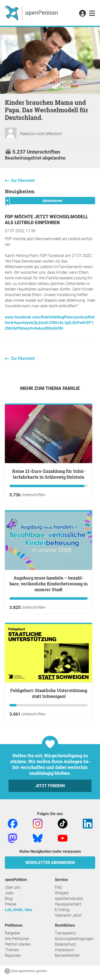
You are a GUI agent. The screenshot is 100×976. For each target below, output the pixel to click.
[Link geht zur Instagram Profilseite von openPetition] (37, 823)
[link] (92, 13)
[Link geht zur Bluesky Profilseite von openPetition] (37, 838)
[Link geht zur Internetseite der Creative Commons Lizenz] (8, 970)
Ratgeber (12, 933)
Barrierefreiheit (67, 955)
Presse (10, 904)
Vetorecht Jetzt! (68, 915)
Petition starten (18, 944)
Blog (9, 898)
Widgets (62, 893)
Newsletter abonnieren (50, 862)
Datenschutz (65, 944)
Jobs (9, 893)
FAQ (58, 887)
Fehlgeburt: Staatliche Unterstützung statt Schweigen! (48, 693)
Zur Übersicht (23, 180)
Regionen (13, 955)
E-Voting (62, 909)
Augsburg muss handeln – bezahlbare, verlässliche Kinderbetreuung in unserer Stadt (48, 583)
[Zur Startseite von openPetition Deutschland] (32, 13)
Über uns (12, 887)
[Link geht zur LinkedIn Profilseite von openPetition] (87, 823)
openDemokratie (69, 898)
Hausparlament (68, 904)
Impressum (64, 950)
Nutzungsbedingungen (74, 938)
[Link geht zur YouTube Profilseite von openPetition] (62, 838)
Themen (12, 950)
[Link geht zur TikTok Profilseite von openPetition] (62, 823)
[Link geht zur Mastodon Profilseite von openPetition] (12, 838)
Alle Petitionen (17, 938)
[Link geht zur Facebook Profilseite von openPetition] (12, 823)
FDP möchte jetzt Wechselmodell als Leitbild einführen (46, 219)
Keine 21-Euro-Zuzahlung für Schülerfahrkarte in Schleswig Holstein (48, 474)
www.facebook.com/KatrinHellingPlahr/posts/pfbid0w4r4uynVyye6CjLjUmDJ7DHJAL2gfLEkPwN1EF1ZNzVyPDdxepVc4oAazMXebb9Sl (49, 323)
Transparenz (65, 933)
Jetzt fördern (50, 785)
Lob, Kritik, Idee (18, 909)
